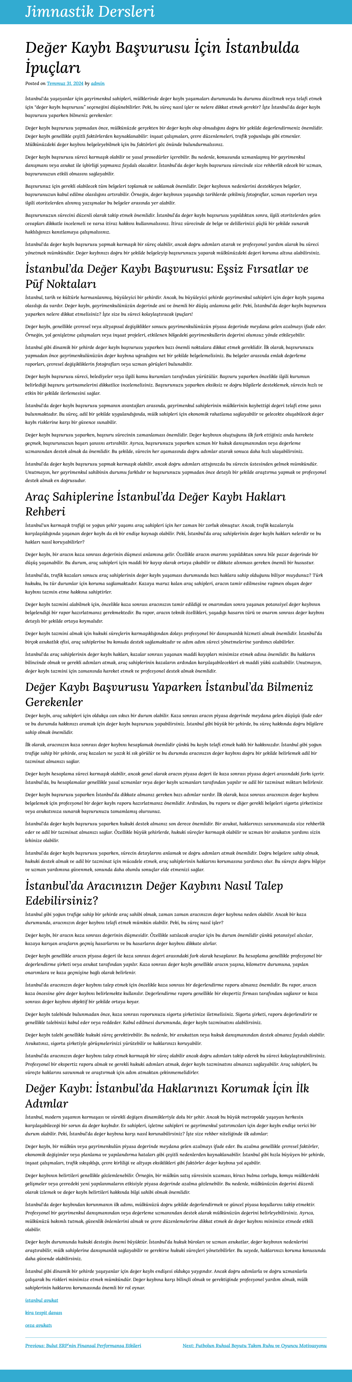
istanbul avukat (41, 1300)
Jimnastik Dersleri (90, 11)
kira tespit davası (43, 1313)
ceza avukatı (38, 1325)
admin (98, 83)
